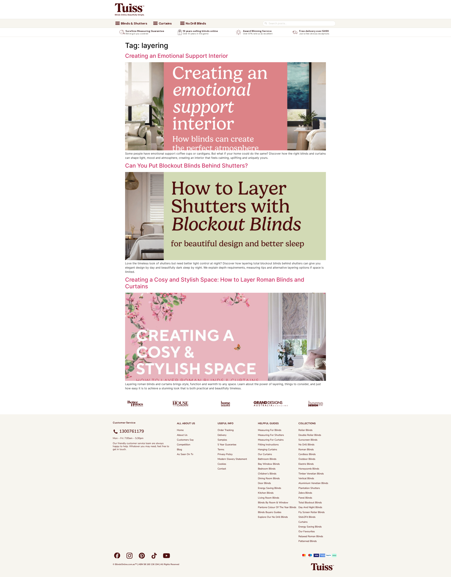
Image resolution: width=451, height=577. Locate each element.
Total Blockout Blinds (310, 502)
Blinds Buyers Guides (269, 512)
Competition (183, 444)
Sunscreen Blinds (307, 439)
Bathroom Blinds (267, 459)
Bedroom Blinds (267, 468)
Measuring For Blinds (269, 430)
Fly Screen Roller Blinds (311, 512)
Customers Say (185, 439)
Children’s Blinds (267, 473)
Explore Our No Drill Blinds (273, 517)
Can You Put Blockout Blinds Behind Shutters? (186, 165)
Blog (179, 449)
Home (180, 430)
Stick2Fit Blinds (307, 517)
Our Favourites (306, 531)
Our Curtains (265, 454)
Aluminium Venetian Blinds (313, 483)
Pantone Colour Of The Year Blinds (277, 507)
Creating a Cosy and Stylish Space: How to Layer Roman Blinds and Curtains (214, 283)
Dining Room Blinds (269, 478)
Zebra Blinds (305, 493)
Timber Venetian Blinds (311, 473)
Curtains (303, 522)
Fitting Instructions (268, 444)
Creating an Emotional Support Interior (176, 55)
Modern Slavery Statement (232, 459)
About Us (182, 435)
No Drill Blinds (306, 444)
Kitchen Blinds (266, 493)
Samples (222, 439)
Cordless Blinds (307, 454)
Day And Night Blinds (310, 507)
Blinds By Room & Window (273, 502)
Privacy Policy (225, 454)
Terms (221, 449)
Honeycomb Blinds (308, 468)
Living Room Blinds (268, 497)
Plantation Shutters (309, 488)
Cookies (222, 464)
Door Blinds (264, 483)
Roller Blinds (305, 430)
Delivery (222, 435)
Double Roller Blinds (309, 435)
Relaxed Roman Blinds (310, 536)
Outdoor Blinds (306, 459)
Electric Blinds (306, 464)
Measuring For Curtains (271, 439)
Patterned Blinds (307, 541)
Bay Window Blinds (269, 464)
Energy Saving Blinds (269, 488)
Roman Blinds (306, 449)
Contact (222, 468)
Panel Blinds (305, 497)
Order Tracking (226, 430)
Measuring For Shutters (271, 435)
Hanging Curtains (267, 449)
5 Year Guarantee (227, 444)
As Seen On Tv (185, 454)
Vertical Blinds (306, 478)
